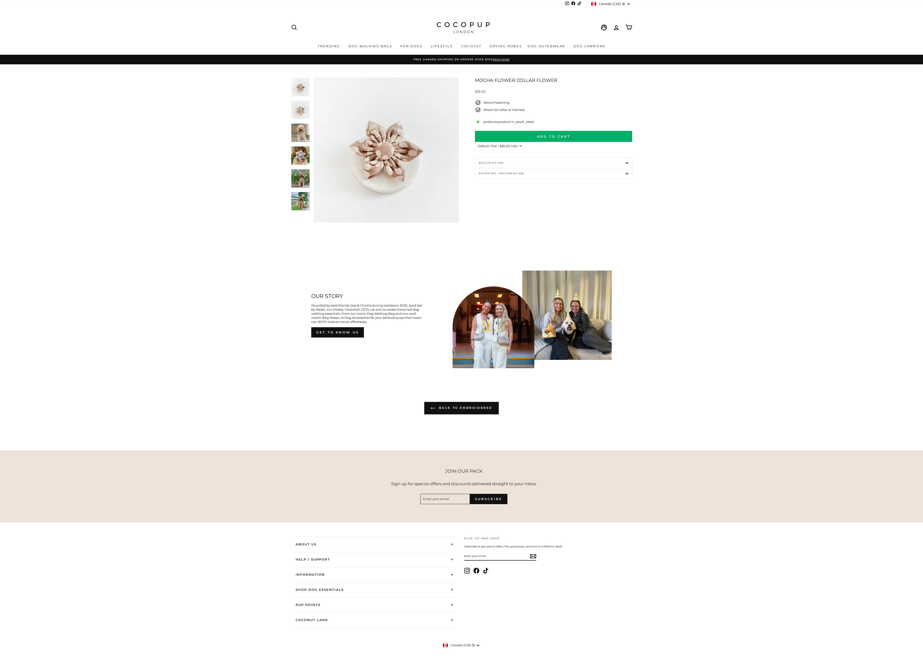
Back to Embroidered (465, 408)
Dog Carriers (589, 46)
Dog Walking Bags (371, 46)
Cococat (472, 46)
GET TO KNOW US (337, 332)
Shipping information (501, 173)
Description (491, 162)
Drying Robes (506, 46)
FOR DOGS (412, 46)
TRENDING (329, 46)
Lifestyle (442, 46)
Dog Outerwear (547, 46)
